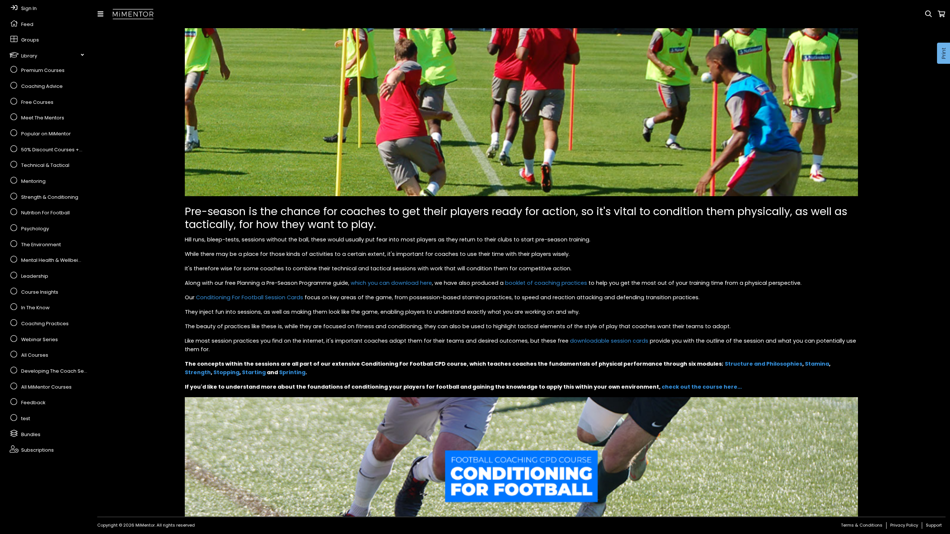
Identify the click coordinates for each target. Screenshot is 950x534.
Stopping (226, 372)
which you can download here (391, 283)
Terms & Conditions (861, 525)
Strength (198, 372)
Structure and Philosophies (763, 363)
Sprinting (292, 372)
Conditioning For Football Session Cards (249, 297)
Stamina (817, 363)
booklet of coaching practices (546, 283)
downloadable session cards (609, 341)
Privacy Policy (904, 525)
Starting (254, 372)
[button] (102, 14)
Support (934, 525)
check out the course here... (702, 386)
